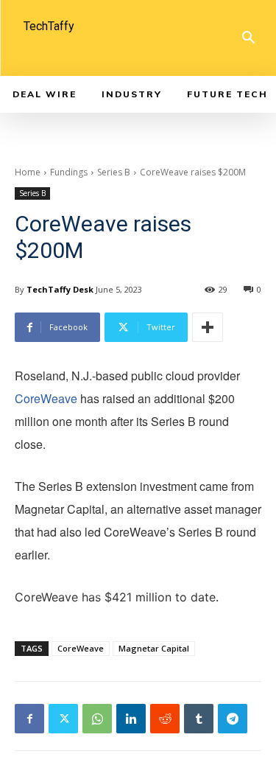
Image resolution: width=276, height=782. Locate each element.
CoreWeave (46, 398)
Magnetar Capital (153, 648)
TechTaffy (49, 26)
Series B (113, 172)
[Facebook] (29, 718)
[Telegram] (232, 718)
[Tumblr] (198, 718)
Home (27, 172)
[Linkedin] (131, 718)
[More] (207, 327)
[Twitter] (63, 718)
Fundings (69, 172)
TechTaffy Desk (59, 289)
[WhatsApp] (97, 718)
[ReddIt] (165, 718)
